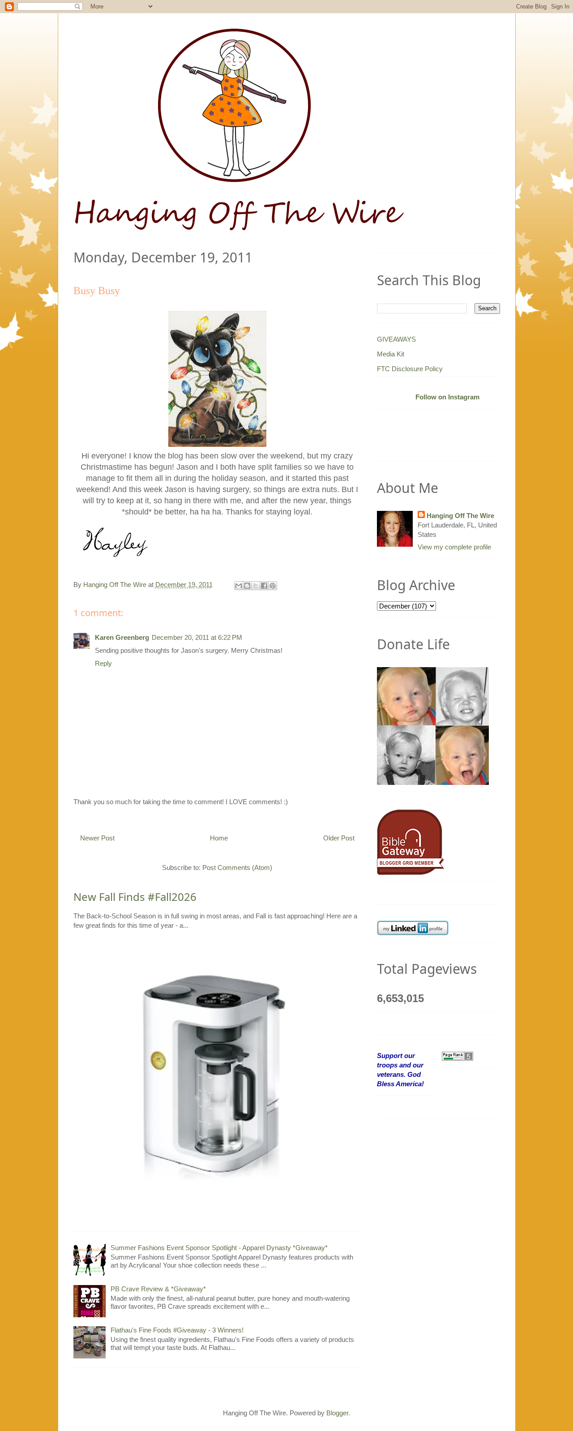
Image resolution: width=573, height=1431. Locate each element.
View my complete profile (454, 547)
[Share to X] (255, 585)
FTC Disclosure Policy (410, 369)
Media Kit (390, 354)
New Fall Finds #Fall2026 (135, 896)
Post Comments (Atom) (237, 867)
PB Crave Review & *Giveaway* (158, 1289)
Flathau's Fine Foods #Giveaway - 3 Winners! (177, 1330)
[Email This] (238, 585)
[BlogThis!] (247, 585)
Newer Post (97, 838)
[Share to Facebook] (264, 585)
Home (219, 838)
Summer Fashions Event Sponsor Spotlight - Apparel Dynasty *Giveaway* (219, 1247)
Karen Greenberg (122, 637)
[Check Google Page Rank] (457, 1055)
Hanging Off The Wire (460, 515)
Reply (103, 663)
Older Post (339, 838)
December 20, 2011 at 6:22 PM (197, 637)
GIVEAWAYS (396, 339)
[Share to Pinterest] (272, 585)
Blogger (337, 1413)
